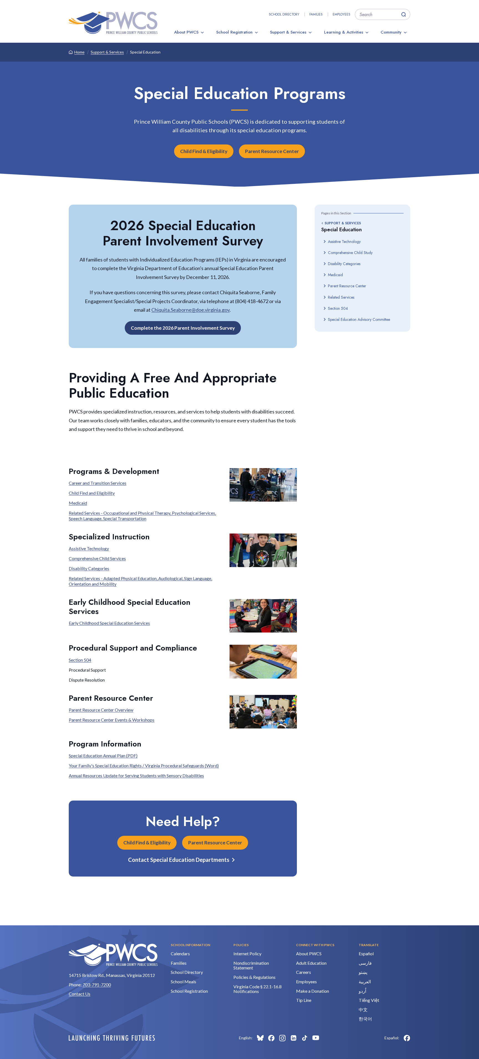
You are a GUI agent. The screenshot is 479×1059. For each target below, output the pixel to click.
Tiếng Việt (369, 1000)
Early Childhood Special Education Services (109, 623)
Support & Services (288, 32)
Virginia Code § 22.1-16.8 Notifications (257, 989)
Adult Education (311, 963)
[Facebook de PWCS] (407, 1038)
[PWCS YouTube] (315, 1038)
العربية (365, 981)
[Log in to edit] (112, 1038)
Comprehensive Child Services (97, 558)
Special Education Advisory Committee (359, 319)
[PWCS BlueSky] (260, 1038)
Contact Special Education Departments (178, 859)
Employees (341, 14)
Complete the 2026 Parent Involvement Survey (183, 328)
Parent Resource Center (272, 151)
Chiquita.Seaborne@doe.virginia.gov (190, 310)
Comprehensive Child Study (350, 252)
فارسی (365, 963)
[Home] (113, 22)
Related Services (341, 297)
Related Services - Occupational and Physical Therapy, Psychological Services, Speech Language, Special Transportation (142, 515)
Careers (303, 972)
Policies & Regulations (254, 977)
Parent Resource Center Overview (101, 709)
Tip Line (303, 1000)
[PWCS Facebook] (271, 1038)
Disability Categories (344, 263)
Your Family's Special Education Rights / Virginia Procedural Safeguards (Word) (144, 765)
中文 (363, 1009)
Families (316, 14)
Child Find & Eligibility (203, 151)
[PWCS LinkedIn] (293, 1038)
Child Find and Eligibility (92, 493)
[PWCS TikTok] (304, 1038)
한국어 (365, 1018)
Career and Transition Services (97, 483)
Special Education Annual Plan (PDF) (103, 755)
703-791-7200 (97, 984)
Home (79, 52)
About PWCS (186, 32)
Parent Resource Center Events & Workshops (111, 719)
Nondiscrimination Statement (251, 965)
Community (391, 32)
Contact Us (79, 993)
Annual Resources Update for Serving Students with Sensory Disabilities (136, 775)
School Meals (183, 981)
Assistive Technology (344, 241)
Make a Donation (312, 991)
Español (366, 953)
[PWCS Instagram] (282, 1038)
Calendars (180, 953)
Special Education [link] (145, 52)
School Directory (284, 14)
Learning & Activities (343, 32)
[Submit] (403, 14)
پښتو (363, 972)
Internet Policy (247, 953)
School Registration (234, 32)
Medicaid (335, 275)
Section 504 (338, 308)
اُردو (362, 991)
